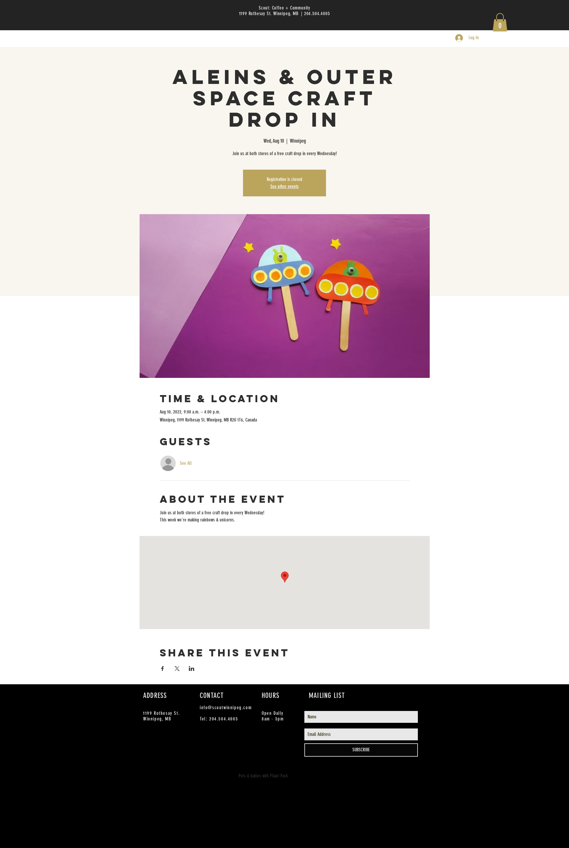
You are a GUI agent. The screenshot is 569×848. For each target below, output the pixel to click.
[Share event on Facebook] (162, 668)
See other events (284, 186)
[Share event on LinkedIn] (191, 668)
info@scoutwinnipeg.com (226, 707)
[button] (500, 22)
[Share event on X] (177, 668)
